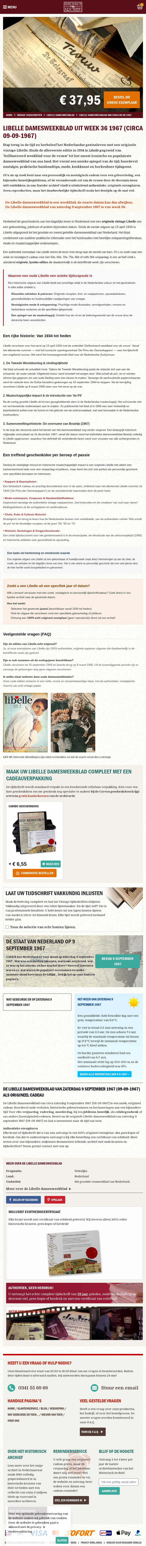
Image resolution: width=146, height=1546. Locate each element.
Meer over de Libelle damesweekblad (36, 1189)
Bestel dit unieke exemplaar (122, 100)
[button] (25, 722)
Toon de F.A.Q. (90, 1432)
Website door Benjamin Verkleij (123, 1542)
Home (11, 1408)
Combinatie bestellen (37, 873)
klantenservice (25, 1371)
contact (47, 1146)
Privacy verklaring (91, 1542)
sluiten (62, 1540)
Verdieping (57, 1408)
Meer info (52, 864)
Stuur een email (119, 1388)
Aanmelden (109, 1491)
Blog (44, 1408)
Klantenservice (27, 1408)
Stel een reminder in (68, 1500)
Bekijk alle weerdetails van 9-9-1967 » (104, 1074)
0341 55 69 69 (33, 1388)
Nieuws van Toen (52, 1414)
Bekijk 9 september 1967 (117, 961)
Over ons (13, 1420)
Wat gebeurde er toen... (23, 1414)
